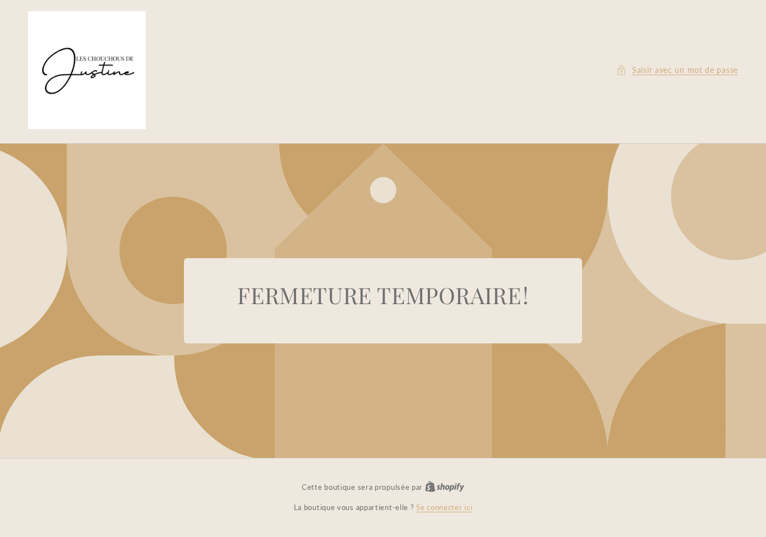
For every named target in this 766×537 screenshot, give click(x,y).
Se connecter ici (444, 507)
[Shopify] (444, 487)
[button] (677, 70)
